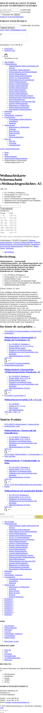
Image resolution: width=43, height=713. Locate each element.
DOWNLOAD (9, 51)
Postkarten (8, 614)
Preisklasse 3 (8, 603)
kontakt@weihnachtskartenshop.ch (17, 702)
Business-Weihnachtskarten (18, 545)
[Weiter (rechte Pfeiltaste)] (3, 712)
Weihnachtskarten (10, 524)
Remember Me (7, 15)
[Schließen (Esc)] (7, 710)
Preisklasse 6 (8, 609)
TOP (1, 708)
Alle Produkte (9, 522)
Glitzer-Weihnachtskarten (17, 541)
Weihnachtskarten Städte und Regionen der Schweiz (24, 527)
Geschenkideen (9, 577)
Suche (2, 514)
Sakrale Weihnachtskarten (18, 551)
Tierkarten (12, 589)
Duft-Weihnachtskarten (17, 559)
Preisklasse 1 (8, 599)
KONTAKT (8, 49)
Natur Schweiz (14, 591)
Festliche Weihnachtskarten (18, 547)
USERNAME (26, 10)
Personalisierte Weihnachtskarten (20, 569)
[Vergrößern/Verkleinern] (1, 710)
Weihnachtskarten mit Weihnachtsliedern (23, 531)
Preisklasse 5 (8, 607)
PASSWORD (26, 12)
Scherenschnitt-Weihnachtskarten (11, 246)
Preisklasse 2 (8, 601)
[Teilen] (5, 710)
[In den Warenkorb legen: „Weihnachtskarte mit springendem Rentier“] (5, 510)
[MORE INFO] (10, 361)
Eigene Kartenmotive (16, 597)
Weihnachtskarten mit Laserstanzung (21, 539)
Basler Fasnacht (14, 593)
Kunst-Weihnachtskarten (21, 244)
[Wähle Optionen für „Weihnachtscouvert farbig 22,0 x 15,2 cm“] (7, 415)
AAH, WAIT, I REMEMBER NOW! (13, 30)
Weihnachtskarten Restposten (19, 567)
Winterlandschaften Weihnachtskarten (22, 557)
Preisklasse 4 (35, 244)
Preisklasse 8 (8, 613)
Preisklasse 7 (8, 611)
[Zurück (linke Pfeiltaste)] (1, 712)
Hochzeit (12, 595)
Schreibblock (13, 581)
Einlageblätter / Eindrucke (13, 575)
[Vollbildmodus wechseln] (3, 710)
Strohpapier (10, 248)
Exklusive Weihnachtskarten (23, 242)
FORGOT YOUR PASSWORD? (12, 17)
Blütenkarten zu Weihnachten (19, 565)
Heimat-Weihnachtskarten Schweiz (21, 555)
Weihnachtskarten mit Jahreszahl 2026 (22, 561)
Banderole (12, 583)
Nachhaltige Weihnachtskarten (19, 529)
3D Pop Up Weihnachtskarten (19, 537)
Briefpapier (8, 571)
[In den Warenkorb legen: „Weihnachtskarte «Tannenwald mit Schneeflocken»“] (5, 452)
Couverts (7, 573)
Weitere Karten (9, 585)
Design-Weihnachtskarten (18, 533)
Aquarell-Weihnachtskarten (18, 553)
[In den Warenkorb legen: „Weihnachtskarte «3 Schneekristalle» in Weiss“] (5, 482)
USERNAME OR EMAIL (30, 25)
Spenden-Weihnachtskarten (18, 563)
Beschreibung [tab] (9, 252)
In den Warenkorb (6, 209)
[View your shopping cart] (5, 56)
